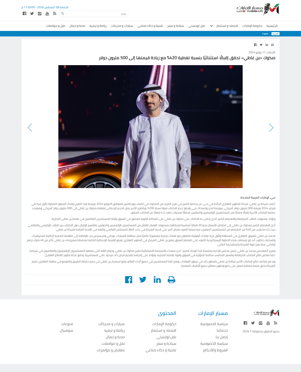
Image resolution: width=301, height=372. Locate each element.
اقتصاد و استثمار (227, 26)
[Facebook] (24, 13)
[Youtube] (47, 13)
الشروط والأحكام (215, 350)
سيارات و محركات (122, 26)
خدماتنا (222, 330)
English (265, 33)
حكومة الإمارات (252, 26)
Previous (270, 126)
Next (30, 126)
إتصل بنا (222, 337)
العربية (275, 33)
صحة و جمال (77, 26)
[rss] (55, 13)
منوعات (67, 324)
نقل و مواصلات (55, 26)
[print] (272, 44)
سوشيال (66, 330)
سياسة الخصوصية (214, 324)
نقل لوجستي (196, 26)
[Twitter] (32, 13)
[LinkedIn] (267, 44)
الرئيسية (272, 26)
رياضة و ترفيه (98, 26)
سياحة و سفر (175, 26)
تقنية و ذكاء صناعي (150, 26)
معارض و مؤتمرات (111, 350)
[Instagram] (39, 13)
